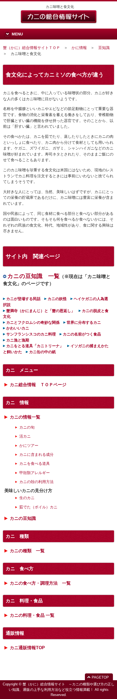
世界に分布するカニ (84, 322)
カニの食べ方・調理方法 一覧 (40, 583)
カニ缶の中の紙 (42, 352)
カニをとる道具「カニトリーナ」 (34, 346)
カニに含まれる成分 (36, 454)
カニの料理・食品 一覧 (32, 615)
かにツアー (28, 445)
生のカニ (27, 498)
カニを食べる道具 (34, 463)
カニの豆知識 (23, 518)
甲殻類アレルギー (34, 473)
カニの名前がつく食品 (82, 334)
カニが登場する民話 (23, 299)
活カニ (25, 436)
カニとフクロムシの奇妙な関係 (33, 322)
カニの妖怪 (57, 299)
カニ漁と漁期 (17, 340)
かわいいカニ (17, 328)
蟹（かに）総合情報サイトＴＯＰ (31, 47)
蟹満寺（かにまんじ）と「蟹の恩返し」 (40, 311)
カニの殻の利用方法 (36, 482)
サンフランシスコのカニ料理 (31, 334)
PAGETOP (100, 677)
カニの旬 (27, 427)
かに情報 (79, 47)
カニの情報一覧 (25, 417)
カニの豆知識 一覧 (33, 276)
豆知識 (104, 47)
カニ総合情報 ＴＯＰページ (38, 384)
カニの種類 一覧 (27, 550)
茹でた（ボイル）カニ (38, 507)
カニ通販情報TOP (27, 647)
